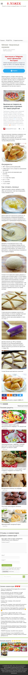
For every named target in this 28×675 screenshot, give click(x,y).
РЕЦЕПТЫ (9, 40)
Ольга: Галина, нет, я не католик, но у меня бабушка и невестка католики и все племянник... (13, 618)
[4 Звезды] (5, 400)
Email (3, 560)
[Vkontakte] (14, 395)
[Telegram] (20, 395)
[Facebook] (4, 395)
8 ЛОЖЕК (14, 3)
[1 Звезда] (2, 400)
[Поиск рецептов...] (24, 576)
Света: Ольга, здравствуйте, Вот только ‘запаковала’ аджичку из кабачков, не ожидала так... (13, 614)
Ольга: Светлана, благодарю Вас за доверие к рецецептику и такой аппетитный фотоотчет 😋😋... (13, 609)
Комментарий (6, 542)
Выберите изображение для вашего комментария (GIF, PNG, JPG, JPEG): (11, 568)
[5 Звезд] (6, 400)
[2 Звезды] (3, 400)
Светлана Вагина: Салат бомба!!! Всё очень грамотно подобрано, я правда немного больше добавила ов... (13, 634)
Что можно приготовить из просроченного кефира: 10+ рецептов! (14, 425)
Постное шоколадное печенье (11, 506)
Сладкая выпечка (18, 40)
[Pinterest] (4, 398)
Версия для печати (23, 405)
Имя (3, 555)
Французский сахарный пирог (11, 524)
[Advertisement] (14, 22)
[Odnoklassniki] (9, 395)
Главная (2, 40)
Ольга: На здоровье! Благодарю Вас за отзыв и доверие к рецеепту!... (13, 589)
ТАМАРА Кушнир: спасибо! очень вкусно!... (12, 631)
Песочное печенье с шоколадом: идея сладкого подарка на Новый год (14, 469)
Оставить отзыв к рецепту (9, 49)
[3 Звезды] (4, 400)
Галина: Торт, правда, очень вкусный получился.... (10, 601)
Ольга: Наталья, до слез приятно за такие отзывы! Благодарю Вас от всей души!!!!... (12, 593)
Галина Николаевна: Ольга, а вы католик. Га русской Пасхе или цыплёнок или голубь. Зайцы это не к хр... (13, 622)
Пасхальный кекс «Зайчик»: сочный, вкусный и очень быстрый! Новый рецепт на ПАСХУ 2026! (13, 446)
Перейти (15, 70)
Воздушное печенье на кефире (12, 488)
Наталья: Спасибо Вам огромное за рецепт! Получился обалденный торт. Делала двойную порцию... (13, 597)
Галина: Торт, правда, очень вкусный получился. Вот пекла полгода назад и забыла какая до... (14, 605)
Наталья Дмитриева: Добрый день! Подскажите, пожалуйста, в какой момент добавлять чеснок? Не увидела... (13, 627)
